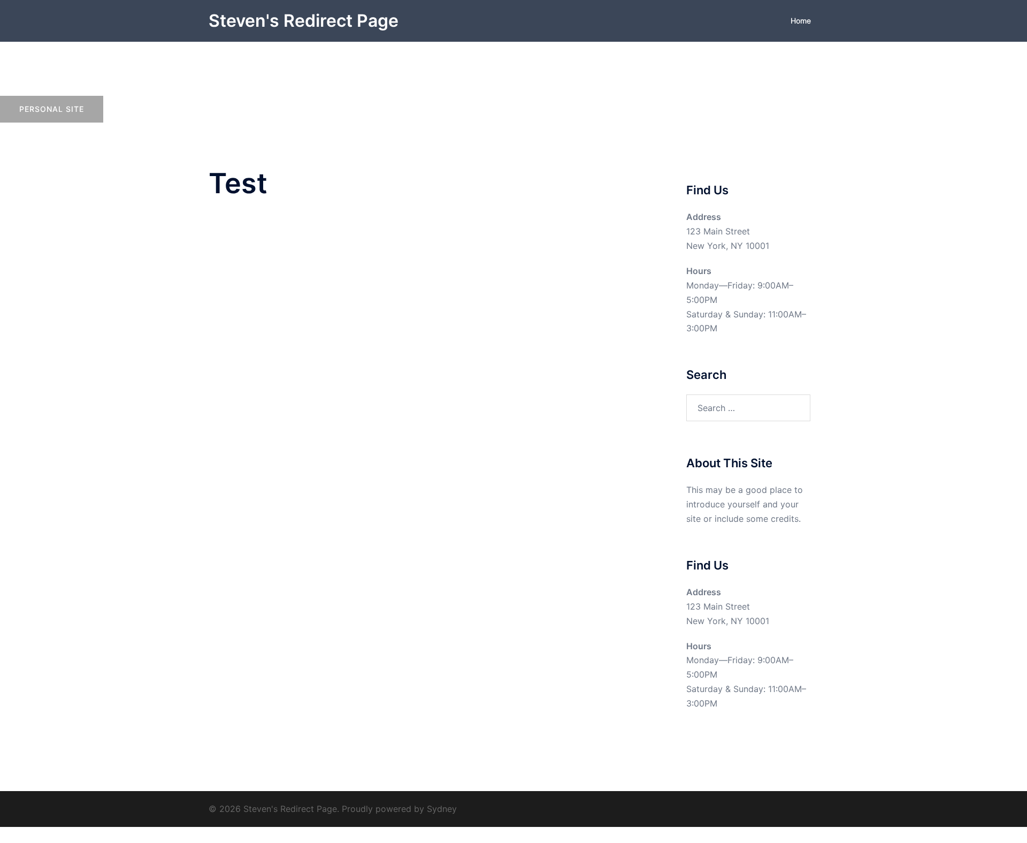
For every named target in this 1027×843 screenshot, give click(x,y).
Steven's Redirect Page (303, 20)
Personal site (51, 108)
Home (801, 20)
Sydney (442, 808)
